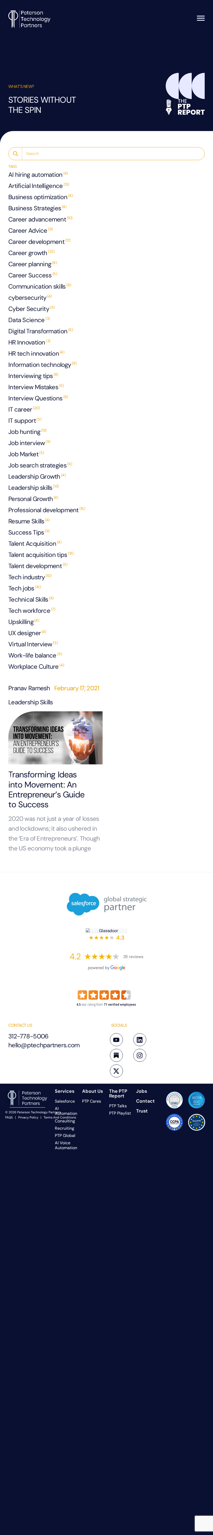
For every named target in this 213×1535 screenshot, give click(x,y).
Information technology (42, 365)
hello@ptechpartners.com (43, 1045)
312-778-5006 (28, 1036)
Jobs (141, 1091)
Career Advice (30, 230)
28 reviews (133, 956)
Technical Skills (31, 599)
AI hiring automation (38, 175)
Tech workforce (31, 611)
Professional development (46, 510)
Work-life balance (35, 655)
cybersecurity (30, 298)
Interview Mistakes (36, 387)
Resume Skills (29, 521)
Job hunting (27, 432)
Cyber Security (31, 309)
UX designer (27, 633)
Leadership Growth (36, 476)
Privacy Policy (28, 1117)
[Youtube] (116, 1039)
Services (64, 1091)
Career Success (32, 275)
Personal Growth (33, 499)
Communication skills (39, 286)
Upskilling (23, 622)
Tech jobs (24, 588)
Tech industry (29, 577)
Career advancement (40, 219)
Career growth (31, 253)
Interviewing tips (33, 376)
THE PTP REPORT (9, 767)
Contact (145, 1101)
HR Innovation (29, 342)
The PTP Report (118, 1093)
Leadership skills (33, 488)
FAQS (9, 1117)
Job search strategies (40, 465)
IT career (23, 409)
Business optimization (40, 197)
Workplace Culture (36, 666)
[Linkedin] (139, 1039)
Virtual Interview (33, 644)
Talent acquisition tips (40, 555)
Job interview (29, 443)
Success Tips (29, 532)
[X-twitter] (116, 1070)
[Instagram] (139, 1055)
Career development (39, 242)
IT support (24, 421)
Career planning (32, 264)
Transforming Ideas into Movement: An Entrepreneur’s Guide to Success (46, 790)
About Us (92, 1091)
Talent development (37, 566)
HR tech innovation (36, 353)
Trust (142, 1111)
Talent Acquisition (34, 543)
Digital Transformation (40, 331)
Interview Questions (38, 398)
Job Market (26, 454)
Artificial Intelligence (38, 186)
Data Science (29, 320)
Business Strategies (37, 208)
